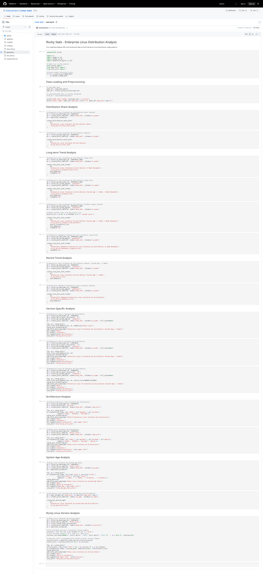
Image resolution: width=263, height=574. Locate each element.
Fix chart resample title (57, 28)
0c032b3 (240, 27)
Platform (12, 4)
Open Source (48, 4)
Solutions (23, 4)
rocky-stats (26, 10)
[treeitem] (16, 52)
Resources (35, 4)
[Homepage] (5, 3)
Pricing (72, 4)
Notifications (232, 10)
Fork (244, 10)
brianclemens (12, 10)
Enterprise (61, 4)
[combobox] (17, 31)
